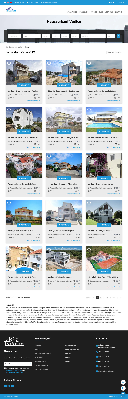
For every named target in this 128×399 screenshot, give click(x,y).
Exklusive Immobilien (41, 365)
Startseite (72, 12)
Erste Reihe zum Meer (72, 349)
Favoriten (121, 2)
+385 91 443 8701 (20, 2)
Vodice (94, 12)
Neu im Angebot (70, 345)
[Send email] (123, 394)
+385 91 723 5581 (104, 361)
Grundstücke (39, 357)
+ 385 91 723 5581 (34, 2)
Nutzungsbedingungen (14, 372)
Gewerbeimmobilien (41, 361)
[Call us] (123, 382)
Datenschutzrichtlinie (14, 370)
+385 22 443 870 (103, 352)
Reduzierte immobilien (42, 369)
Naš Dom (9, 47)
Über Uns (109, 12)
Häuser (37, 349)
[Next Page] (120, 297)
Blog (101, 12)
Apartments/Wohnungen (43, 353)
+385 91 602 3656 (104, 366)
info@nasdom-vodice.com (50, 2)
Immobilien (83, 12)
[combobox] (14, 36)
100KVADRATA (120, 396)
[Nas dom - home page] (14, 342)
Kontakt (118, 12)
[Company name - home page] (11, 10)
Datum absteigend (113, 52)
